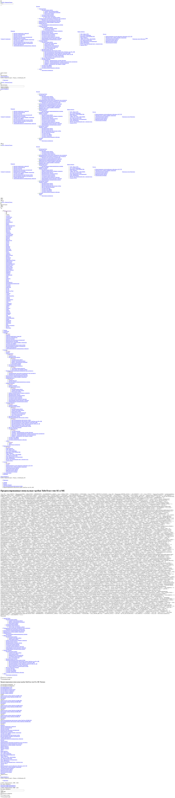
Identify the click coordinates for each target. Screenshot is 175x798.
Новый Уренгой (10, 270)
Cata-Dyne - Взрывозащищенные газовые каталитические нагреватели (60, 61)
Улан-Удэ (8, 311)
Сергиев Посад (9, 299)
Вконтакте (5, 80)
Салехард (8, 293)
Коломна (8, 246)
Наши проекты (81, 31)
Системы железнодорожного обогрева (51, 37)
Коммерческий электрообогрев (51, 45)
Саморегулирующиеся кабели (51, 11)
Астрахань (8, 218)
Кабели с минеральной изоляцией (52, 12)
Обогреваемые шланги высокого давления (52, 38)
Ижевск (8, 238)
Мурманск (8, 257)
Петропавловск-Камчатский (12, 283)
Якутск (7, 326)
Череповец (8, 323)
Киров (7, 244)
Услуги (104, 34)
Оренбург (8, 278)
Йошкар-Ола (9, 240)
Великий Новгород (10, 225)
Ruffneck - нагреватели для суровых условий (54, 64)
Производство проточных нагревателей (22, 37)
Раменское (8, 287)
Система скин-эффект (18, 40)
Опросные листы (136, 39)
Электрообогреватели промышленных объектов (24, 45)
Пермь (7, 281)
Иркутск (8, 239)
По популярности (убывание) (7, 690)
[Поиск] (1, 5)
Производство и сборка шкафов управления (23, 39)
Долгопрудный (9, 234)
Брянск (7, 224)
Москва (8, 256)
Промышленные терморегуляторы (50, 33)
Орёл (7, 277)
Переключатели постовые (19, 38)
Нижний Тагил (9, 265)
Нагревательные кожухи (47, 32)
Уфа (7, 315)
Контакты (143, 39)
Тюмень (8, 310)
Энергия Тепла (42, 8)
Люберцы (8, 254)
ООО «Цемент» (84, 37)
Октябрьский (9, 275)
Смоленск (8, 300)
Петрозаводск (9, 282)
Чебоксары (8, 320)
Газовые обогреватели (18, 44)
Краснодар (8, 249)
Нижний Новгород (10, 263)
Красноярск (8, 250)
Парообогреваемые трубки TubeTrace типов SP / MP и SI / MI (58, 54)
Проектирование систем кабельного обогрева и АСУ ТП (119, 36)
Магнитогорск (9, 255)
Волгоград (8, 229)
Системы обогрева (46, 59)
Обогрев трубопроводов (19, 34)
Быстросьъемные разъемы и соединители (23, 43)
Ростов (7, 289)
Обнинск (8, 273)
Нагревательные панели (47, 49)
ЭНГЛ (40, 69)
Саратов (8, 298)
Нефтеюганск (9, 261)
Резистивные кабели (49, 13)
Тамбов (8, 305)
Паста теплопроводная (49, 48)
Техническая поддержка (111, 42)
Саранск (8, 297)
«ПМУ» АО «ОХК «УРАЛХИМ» (88, 39)
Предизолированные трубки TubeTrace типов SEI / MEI (57, 53)
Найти (2, 791)
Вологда (8, 230)
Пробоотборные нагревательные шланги (51, 39)
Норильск (8, 271)
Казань (7, 241)
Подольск (8, 284)
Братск (7, 223)
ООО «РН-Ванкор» (84, 42)
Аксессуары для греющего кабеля (52, 17)
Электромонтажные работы (112, 39)
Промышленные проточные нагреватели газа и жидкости (52, 18)
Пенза (7, 279)
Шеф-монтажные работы (111, 41)
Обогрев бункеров (17, 35)
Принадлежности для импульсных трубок (54, 56)
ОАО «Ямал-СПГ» (84, 34)
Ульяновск (8, 313)
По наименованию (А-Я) (6, 687)
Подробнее (3, 698)
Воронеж (8, 231)
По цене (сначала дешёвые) (7, 692)
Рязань (7, 292)
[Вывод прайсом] (3, 694)
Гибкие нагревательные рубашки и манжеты (52, 31)
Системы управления (47, 66)
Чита (7, 324)
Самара (7, 294)
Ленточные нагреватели (47, 70)
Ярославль (8, 327)
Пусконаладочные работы (112, 40)
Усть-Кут (8, 314)
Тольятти (8, 308)
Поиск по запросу (4, 87)
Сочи (7, 302)
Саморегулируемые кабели (50, 28)
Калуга (7, 242)
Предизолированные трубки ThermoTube (54, 55)
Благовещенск (9, 222)
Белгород (8, 220)
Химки (7, 319)
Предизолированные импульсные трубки (23, 42)
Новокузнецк (9, 266)
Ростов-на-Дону (9, 291)
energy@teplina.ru (5, 476)
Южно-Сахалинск (10, 325)
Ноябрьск (8, 272)
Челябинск (8, 321)
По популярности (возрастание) (8, 689)
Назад (8, 333)
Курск (7, 251)
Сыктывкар (8, 304)
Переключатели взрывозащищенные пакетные (50, 21)
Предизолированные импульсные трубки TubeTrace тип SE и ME (59, 51)
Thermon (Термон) (43, 40)
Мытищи (8, 259)
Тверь (7, 307)
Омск (7, 276)
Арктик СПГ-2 (83, 45)
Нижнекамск (9, 262)
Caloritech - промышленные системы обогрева (55, 60)
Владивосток (9, 226)
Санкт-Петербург (10, 295)
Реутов (7, 288)
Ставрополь (9, 303)
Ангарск (8, 215)
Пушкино (8, 286)
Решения (13, 31)
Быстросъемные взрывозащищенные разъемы (52, 24)
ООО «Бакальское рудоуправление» (88, 41)
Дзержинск (8, 233)
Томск (7, 309)
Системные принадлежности (48, 16)
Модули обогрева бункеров (48, 58)
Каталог (38, 6)
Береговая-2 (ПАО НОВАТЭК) (87, 36)
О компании (7, 39)
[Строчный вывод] (2, 694)
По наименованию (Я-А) (6, 688)
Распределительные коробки (48, 34)
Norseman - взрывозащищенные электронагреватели (56, 63)
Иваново (8, 236)
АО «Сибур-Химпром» (85, 35)
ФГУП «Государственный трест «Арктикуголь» (91, 43)
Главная (2, 39)
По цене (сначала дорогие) (7, 693)
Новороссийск (9, 267)
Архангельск (9, 217)
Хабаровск (8, 316)
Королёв (8, 247)
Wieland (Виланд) (43, 23)
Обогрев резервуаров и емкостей (21, 33)
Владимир (8, 228)
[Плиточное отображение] (1, 694)
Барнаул (8, 219)
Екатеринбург (9, 235)
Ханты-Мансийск (10, 318)
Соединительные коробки (48, 15)
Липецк (8, 252)
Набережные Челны (10, 260)
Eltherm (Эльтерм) (43, 26)
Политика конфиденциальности (8, 785)
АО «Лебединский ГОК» (86, 40)
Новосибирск (9, 268)
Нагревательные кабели (47, 10)
